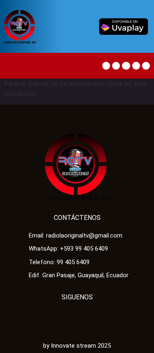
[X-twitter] (116, 66)
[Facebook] (106, 66)
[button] (12, 65)
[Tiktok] (126, 66)
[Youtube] (136, 66)
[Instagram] (146, 66)
